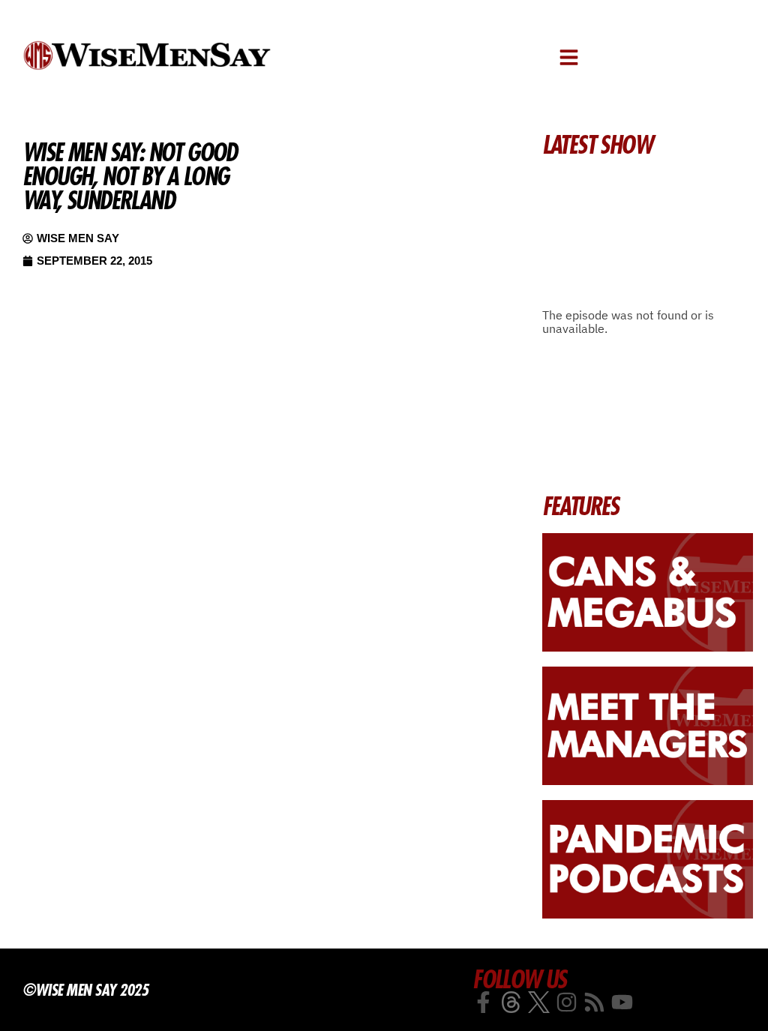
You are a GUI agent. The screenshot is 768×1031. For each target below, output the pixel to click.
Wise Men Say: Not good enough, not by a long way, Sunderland (129, 176)
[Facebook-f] (483, 1002)
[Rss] (594, 1002)
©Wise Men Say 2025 (85, 990)
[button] (569, 57)
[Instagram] (567, 1002)
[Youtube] (622, 1002)
